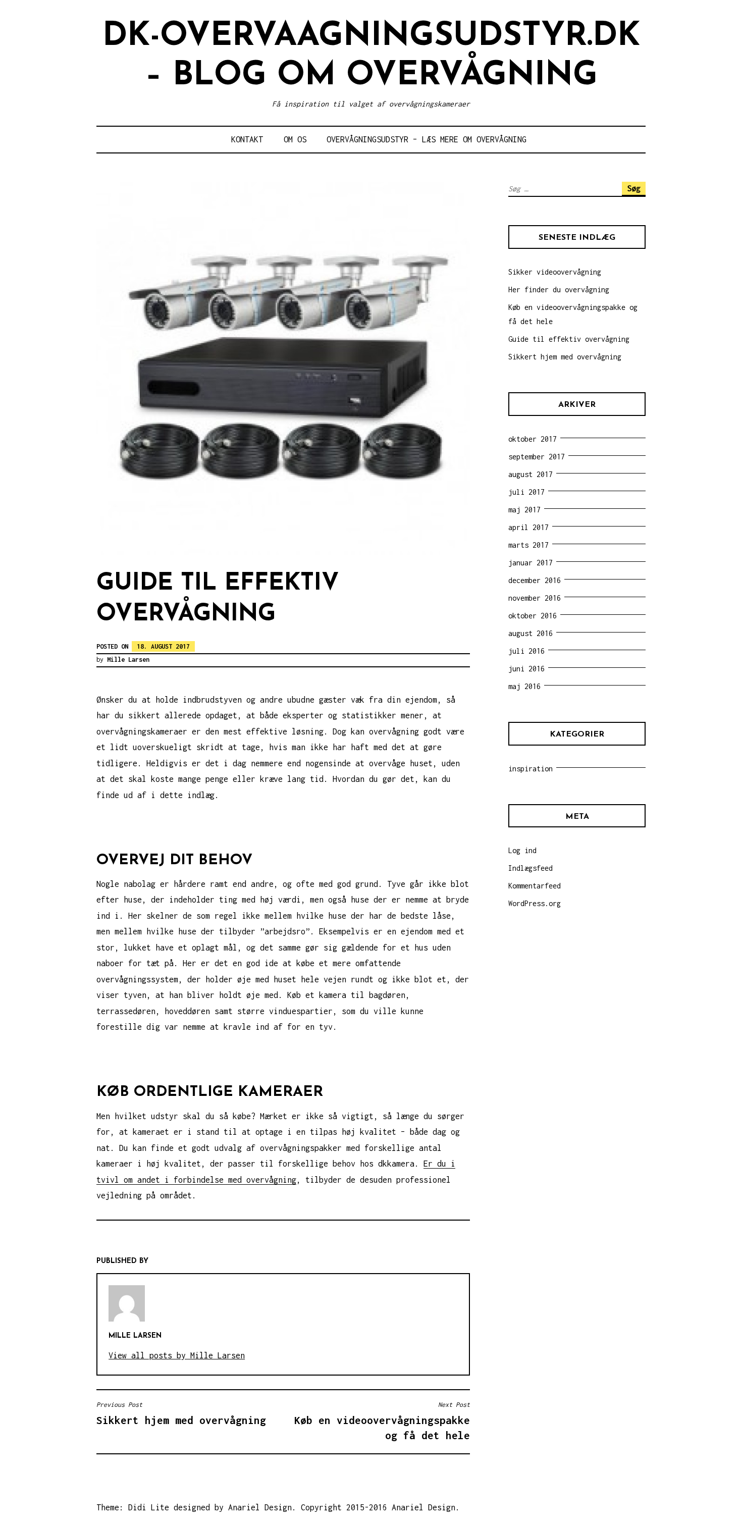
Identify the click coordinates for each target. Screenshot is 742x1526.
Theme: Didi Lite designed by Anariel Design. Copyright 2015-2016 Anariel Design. (278, 1507)
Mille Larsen (128, 659)
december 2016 (534, 580)
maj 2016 (524, 686)
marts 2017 (528, 545)
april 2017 (528, 527)
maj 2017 (524, 509)
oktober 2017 (532, 439)
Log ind (522, 850)
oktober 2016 (532, 615)
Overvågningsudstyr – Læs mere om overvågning (426, 139)
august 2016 (530, 633)
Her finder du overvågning (558, 289)
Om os (295, 139)
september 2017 (536, 456)
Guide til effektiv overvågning (568, 339)
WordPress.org (534, 903)
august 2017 (530, 474)
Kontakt (247, 139)
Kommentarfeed (534, 885)
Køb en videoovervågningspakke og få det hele (382, 1421)
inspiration (530, 768)
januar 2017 (530, 562)
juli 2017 (526, 492)
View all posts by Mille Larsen (177, 1355)
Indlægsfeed (530, 868)
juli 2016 (526, 651)
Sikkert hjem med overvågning (564, 356)
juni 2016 (526, 668)
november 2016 (534, 598)
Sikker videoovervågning (554, 272)
